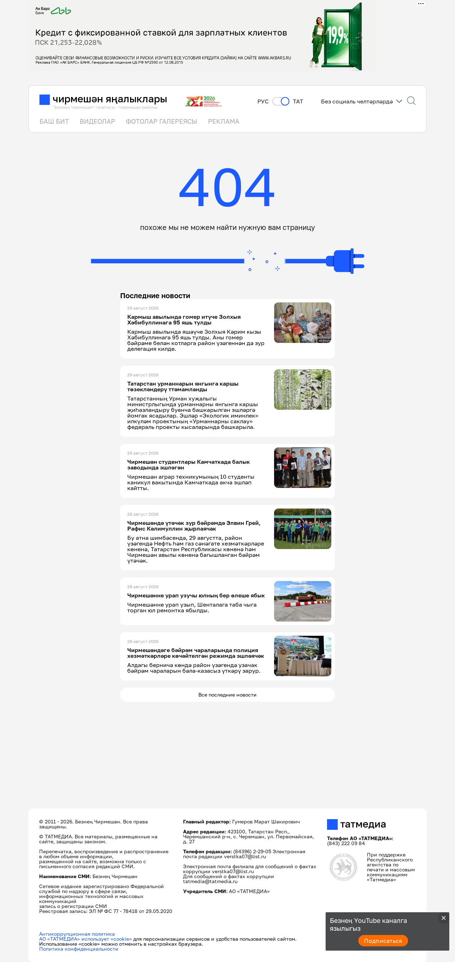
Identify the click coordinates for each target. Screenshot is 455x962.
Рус (263, 101)
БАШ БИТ (54, 121)
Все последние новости (227, 695)
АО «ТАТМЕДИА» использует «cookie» (85, 939)
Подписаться (383, 940)
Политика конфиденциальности (78, 949)
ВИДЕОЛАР (97, 121)
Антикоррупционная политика (77, 934)
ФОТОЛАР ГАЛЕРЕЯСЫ (161, 121)
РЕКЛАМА (223, 121)
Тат (298, 101)
